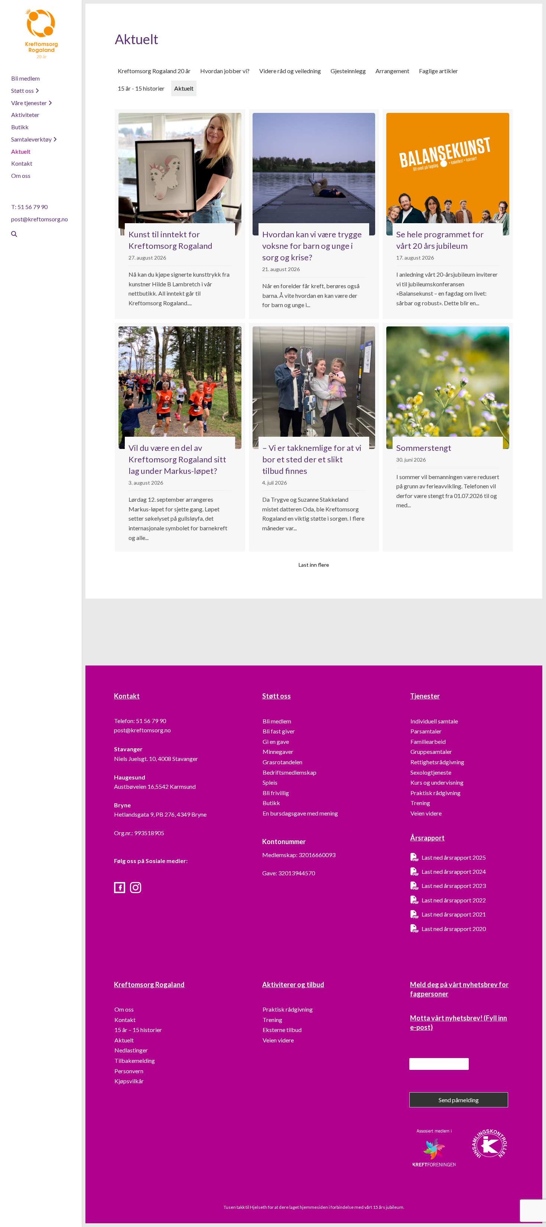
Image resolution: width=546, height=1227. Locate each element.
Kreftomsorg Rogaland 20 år (154, 70)
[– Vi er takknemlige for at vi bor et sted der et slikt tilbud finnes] (314, 437)
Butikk (20, 126)
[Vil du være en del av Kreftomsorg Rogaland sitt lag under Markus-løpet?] (180, 437)
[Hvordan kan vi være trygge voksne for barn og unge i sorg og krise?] (314, 214)
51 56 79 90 (151, 720)
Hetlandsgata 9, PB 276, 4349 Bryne (160, 814)
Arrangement (392, 70)
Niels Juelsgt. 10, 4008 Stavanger (156, 758)
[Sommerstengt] (448, 437)
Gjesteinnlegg (348, 70)
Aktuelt (20, 151)
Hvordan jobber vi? (225, 70)
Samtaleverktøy (31, 139)
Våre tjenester (29, 102)
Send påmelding (459, 1099)
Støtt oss (22, 90)
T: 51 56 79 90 (29, 206)
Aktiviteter (25, 114)
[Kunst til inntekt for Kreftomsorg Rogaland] (180, 214)
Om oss (20, 175)
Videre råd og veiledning (290, 70)
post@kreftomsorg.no (39, 218)
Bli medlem (25, 78)
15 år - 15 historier (141, 88)
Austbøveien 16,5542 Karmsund (155, 786)
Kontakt (21, 163)
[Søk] (11, 234)
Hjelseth (259, 1207)
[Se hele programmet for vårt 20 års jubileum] (448, 214)
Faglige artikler (438, 70)
